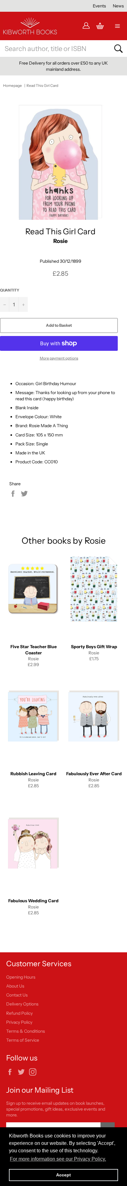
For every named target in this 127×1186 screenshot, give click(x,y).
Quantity (9, 290)
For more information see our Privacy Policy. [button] (58, 1159)
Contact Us (17, 995)
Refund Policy (19, 1013)
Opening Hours (20, 977)
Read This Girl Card (42, 85)
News (118, 6)
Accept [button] (63, 1174)
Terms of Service (22, 1040)
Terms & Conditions (25, 1031)
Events (99, 6)
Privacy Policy (19, 1022)
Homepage (12, 85)
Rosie (60, 240)
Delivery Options (22, 1004)
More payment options (59, 358)
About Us (15, 986)
